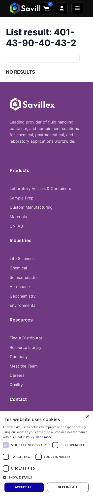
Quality (16, 384)
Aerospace (20, 286)
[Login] (62, 8)
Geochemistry (23, 296)
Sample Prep (21, 197)
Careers (17, 375)
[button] (46, 477)
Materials (18, 216)
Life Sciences (22, 258)
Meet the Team (24, 366)
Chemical (18, 267)
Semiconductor (24, 277)
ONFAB (16, 226)
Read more (44, 437)
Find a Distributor (26, 337)
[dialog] (46, 454)
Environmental (23, 305)
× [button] (87, 416)
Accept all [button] (24, 487)
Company (19, 356)
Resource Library (25, 347)
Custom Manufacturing (31, 207)
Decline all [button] (68, 487)
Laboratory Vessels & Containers (40, 188)
